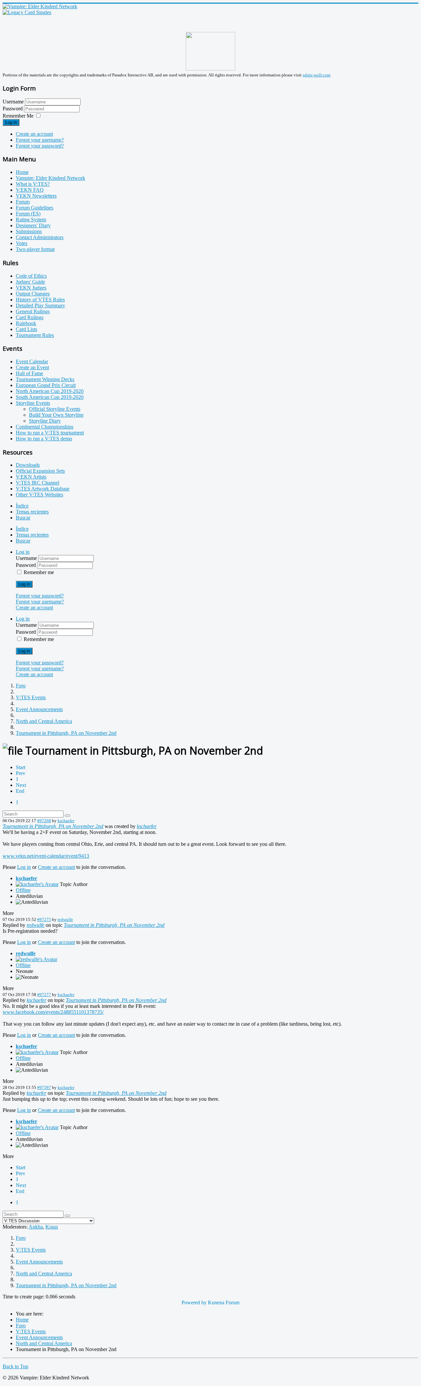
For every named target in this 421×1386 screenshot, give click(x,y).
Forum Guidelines (34, 207)
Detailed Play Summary (40, 305)
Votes (21, 243)
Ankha (36, 1227)
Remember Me (18, 116)
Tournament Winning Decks (45, 379)
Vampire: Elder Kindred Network (50, 178)
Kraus (51, 1227)
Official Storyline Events (54, 409)
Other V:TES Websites (39, 494)
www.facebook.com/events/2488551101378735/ (53, 1012)
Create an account (34, 134)
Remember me (39, 572)
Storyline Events (33, 403)
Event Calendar (32, 361)
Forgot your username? (40, 140)
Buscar (23, 517)
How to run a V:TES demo (44, 438)
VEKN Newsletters (36, 196)
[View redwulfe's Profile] (36, 959)
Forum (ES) (28, 213)
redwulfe (65, 919)
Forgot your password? (40, 146)
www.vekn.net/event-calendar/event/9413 (46, 856)
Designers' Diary (33, 225)
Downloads (28, 465)
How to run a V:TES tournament (50, 432)
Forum (23, 202)
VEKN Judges (31, 288)
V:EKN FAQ (30, 190)
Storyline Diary (45, 421)
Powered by (194, 1302)
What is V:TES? (33, 184)
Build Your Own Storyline (56, 415)
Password (13, 108)
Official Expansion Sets (40, 471)
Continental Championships (44, 427)
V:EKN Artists (31, 477)
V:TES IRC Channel (37, 482)
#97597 (44, 1087)
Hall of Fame (29, 373)
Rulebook (26, 323)
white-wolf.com (316, 74)
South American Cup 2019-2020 (50, 397)
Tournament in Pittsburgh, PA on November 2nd (53, 826)
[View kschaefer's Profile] (37, 884)
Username (13, 101)
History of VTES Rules (40, 299)
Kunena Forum (223, 1302)
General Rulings (33, 311)
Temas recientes (32, 511)
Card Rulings (29, 317)
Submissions (29, 231)
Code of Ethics (31, 276)
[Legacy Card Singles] (27, 12)
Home (22, 172)
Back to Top (15, 1366)
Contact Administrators (39, 237)
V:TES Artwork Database (42, 488)
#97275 (44, 919)
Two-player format (35, 249)
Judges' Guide (30, 282)
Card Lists (26, 329)
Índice (22, 506)
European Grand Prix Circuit (46, 385)
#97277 (44, 994)
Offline (23, 890)
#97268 (44, 820)
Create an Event (32, 367)
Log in (11, 122)
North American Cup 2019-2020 (50, 391)
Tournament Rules (35, 335)
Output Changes (33, 293)
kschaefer (66, 820)
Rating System (31, 219)
